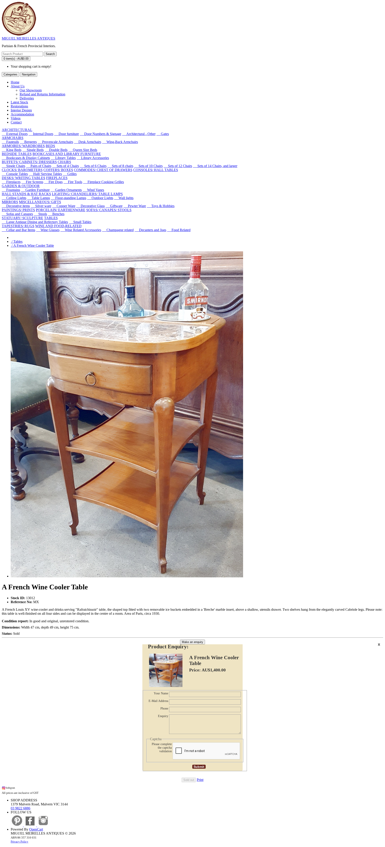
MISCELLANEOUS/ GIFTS (40, 202)
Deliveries (27, 98)
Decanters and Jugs (150, 230)
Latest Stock (19, 102)
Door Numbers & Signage (100, 134)
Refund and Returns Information (42, 94)
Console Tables (15, 174)
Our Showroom (31, 90)
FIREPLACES (57, 178)
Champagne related (118, 230)
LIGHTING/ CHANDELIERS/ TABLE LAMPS (87, 194)
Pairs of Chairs (38, 166)
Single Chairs (13, 166)
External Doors (15, 134)
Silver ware (41, 206)
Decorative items (16, 206)
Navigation (28, 74)
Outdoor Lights (100, 198)
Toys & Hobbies (160, 206)
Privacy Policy (19, 841)
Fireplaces (11, 182)
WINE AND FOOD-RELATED (58, 226)
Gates (162, 134)
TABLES (51, 218)
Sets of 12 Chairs (178, 166)
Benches (56, 214)
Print (200, 780)
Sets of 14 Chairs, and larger (215, 166)
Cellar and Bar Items (18, 230)
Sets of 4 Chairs (65, 166)
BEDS (50, 146)
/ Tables (17, 241)
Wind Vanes (93, 190)
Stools (40, 214)
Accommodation (22, 114)
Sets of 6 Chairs (93, 166)
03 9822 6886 (20, 808)
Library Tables (63, 158)
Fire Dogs (53, 182)
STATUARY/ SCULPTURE (22, 218)
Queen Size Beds (82, 150)
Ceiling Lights (14, 198)
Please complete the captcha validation (162, 747)
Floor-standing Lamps (68, 198)
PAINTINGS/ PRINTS (18, 210)
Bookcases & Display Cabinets (26, 158)
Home (15, 82)
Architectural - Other (139, 134)
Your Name (161, 693)
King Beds (11, 150)
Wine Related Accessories (80, 230)
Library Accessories (93, 158)
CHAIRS (64, 162)
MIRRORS (10, 202)
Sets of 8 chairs (120, 166)
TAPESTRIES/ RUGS (18, 226)
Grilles (70, 174)
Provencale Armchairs (55, 142)
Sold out (188, 780)
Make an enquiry (192, 642)
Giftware (114, 206)
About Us (18, 86)
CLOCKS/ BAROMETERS (22, 170)
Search (50, 54)
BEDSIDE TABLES (17, 154)
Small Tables (80, 222)
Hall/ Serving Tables (45, 174)
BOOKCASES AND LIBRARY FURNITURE (67, 154)
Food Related (178, 230)
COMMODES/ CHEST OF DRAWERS (103, 170)
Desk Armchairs (87, 142)
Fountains (11, 190)
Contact (16, 122)
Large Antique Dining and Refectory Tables (35, 222)
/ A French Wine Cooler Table (32, 245)
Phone (164, 708)
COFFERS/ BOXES (58, 170)
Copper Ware (63, 206)
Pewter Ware (134, 206)
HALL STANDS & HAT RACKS (26, 194)
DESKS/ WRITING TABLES (23, 178)
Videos (15, 118)
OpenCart (36, 829)
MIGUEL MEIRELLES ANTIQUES (28, 38)
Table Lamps (38, 198)
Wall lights (123, 198)
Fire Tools (72, 182)
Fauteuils (10, 142)
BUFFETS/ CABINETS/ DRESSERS (29, 162)
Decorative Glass (90, 206)
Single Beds (33, 150)
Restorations (19, 106)
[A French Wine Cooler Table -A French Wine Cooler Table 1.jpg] (127, 576)
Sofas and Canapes (17, 214)
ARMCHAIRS (12, 138)
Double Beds (56, 150)
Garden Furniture (35, 190)
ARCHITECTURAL (17, 130)
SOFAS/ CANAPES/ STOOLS (108, 210)
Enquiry (163, 716)
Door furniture (66, 134)
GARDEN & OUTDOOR (21, 186)
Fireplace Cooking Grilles (103, 182)
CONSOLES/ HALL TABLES (155, 170)
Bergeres (28, 142)
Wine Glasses (47, 230)
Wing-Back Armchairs (120, 142)
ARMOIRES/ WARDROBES (23, 146)
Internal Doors (41, 134)
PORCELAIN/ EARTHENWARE (60, 210)
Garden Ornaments (66, 190)
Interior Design (21, 110)
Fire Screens (32, 182)
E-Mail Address (158, 701)
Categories (10, 74)
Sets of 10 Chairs (148, 166)
